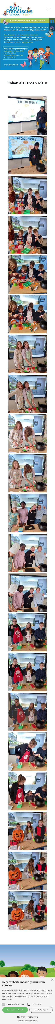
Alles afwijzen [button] (41, 1010)
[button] (27, 1016)
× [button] (52, 980)
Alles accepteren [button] (15, 1010)
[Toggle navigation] (49, 9)
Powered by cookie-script (27, 1021)
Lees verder (7, 999)
